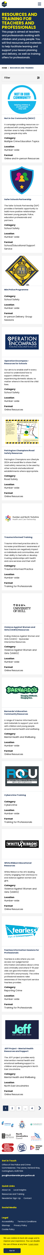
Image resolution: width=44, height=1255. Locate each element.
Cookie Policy (8, 1229)
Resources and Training (13, 1194)
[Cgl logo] (36, 1147)
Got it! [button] (12, 1251)
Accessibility (8, 1221)
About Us (6, 1189)
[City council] (8, 1136)
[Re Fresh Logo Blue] (22, 1147)
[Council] (36, 1124)
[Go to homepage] (4, 4)
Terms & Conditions (27, 1221)
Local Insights (19, 1189)
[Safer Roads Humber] (8, 1147)
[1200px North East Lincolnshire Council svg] (36, 1136)
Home (4, 68)
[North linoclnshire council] (22, 1136)
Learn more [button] (33, 1244)
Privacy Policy (20, 1225)
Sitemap (6, 1225)
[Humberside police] (8, 1124)
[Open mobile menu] (39, 4)
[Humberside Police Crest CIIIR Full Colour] (22, 1124)
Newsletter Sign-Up (11, 1198)
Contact (28, 1198)
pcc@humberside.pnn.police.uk (18, 1175)
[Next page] (39, 1108)
